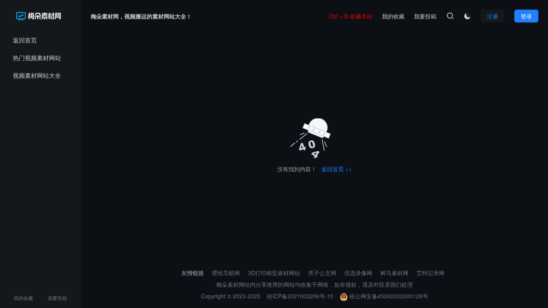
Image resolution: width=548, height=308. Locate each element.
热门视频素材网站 (37, 57)
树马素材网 (394, 273)
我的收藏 (23, 297)
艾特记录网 (430, 273)
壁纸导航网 (226, 273)
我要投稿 (57, 297)
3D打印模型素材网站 (274, 273)
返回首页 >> (336, 169)
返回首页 (25, 40)
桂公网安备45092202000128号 (388, 296)
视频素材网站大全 (37, 75)
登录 (526, 16)
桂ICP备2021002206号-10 (300, 296)
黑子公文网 (322, 273)
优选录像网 (358, 273)
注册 (492, 16)
